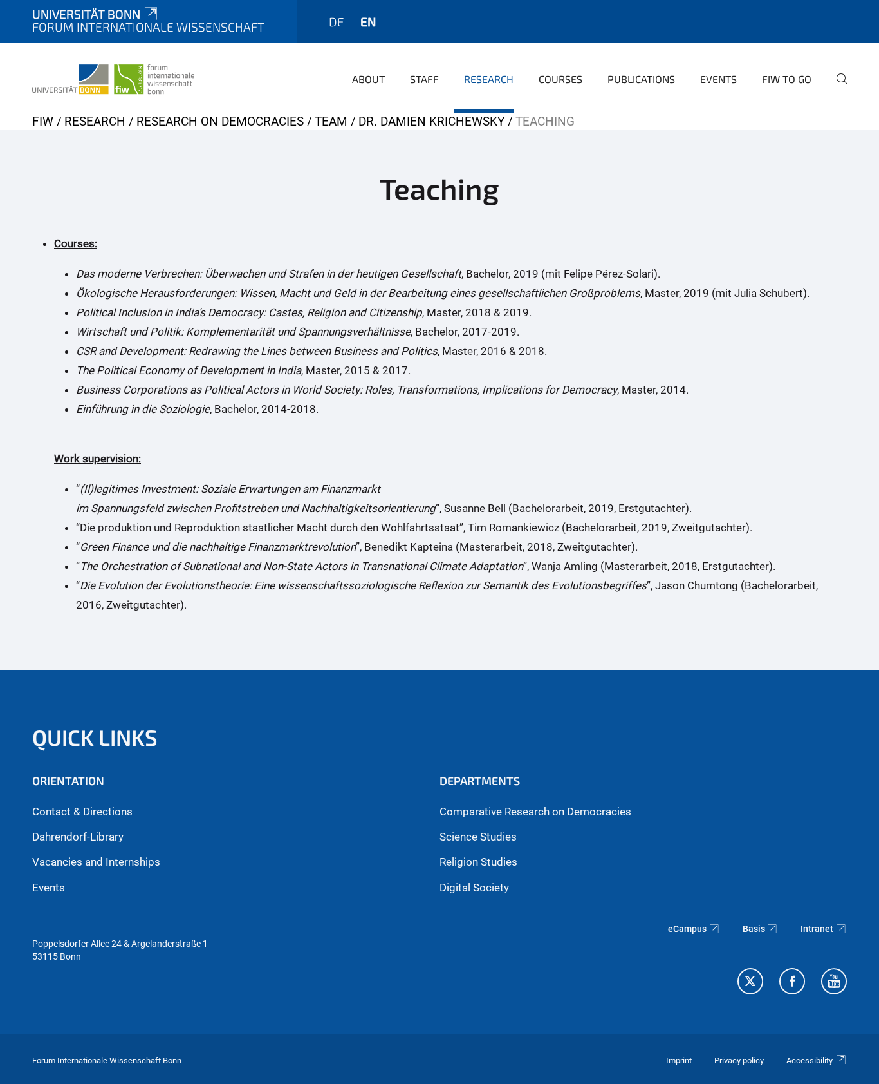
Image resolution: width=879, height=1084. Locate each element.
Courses (560, 79)
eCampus (687, 929)
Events (718, 79)
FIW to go (786, 79)
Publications (641, 79)
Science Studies (478, 836)
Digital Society (474, 887)
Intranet (816, 929)
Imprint (679, 1060)
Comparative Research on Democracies (535, 811)
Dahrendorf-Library (78, 836)
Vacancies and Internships (96, 861)
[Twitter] (750, 983)
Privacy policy (739, 1060)
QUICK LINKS (95, 737)
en (368, 21)
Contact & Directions (82, 811)
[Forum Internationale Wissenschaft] (113, 77)
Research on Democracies (220, 121)
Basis (754, 929)
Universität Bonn (86, 13)
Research (489, 79)
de (336, 21)
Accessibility (809, 1060)
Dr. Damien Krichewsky (431, 121)
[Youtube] (834, 983)
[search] (836, 87)
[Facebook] (792, 983)
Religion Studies (478, 861)
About (368, 79)
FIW (42, 121)
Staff (424, 79)
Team (331, 121)
